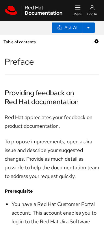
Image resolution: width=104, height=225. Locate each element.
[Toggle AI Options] (88, 27)
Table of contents (19, 41)
